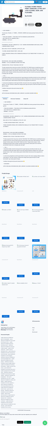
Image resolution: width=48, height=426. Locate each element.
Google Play (27, 422)
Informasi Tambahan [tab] (15, 98)
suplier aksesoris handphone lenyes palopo (7, 360)
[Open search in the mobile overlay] (19, 2)
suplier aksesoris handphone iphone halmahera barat (7, 344)
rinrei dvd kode (4, 354)
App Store (20, 422)
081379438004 (9, 329)
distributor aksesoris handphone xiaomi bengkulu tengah (7, 392)
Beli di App (6, 202)
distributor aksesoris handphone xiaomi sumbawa (7, 399)
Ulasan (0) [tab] (25, 98)
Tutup (3, 424)
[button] (21, 8)
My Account (34, 332)
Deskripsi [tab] (5, 98)
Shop (33, 327)
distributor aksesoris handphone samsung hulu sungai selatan (8, 374)
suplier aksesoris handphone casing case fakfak (8, 380)
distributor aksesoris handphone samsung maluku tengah (7, 347)
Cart (33, 329)
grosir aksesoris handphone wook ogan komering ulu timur (8, 341)
